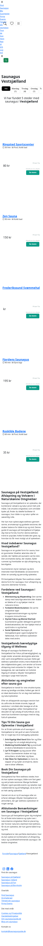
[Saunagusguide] (21, 861)
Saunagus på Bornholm (11, 885)
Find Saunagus (7, 895)
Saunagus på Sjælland (10, 877)
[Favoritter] (11, 23)
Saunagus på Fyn (8, 882)
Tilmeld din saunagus (10, 900)
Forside (5, 853)
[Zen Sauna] (21, 195)
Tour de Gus (2, 33)
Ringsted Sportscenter (18, 144)
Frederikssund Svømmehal (21, 288)
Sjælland (22, 853)
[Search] (6, 60)
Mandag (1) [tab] (15, 90)
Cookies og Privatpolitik (11, 913)
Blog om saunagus (9, 921)
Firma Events (6, 903)
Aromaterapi (6, 898)
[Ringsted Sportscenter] (21, 123)
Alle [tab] (6, 88)
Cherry (34, 943)
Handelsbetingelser (9, 916)
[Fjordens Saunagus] (21, 338)
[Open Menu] (18, 23)
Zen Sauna (10, 216)
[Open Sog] (5, 23)
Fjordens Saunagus (16, 359)
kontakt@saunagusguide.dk (13, 931)
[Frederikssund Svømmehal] (21, 266)
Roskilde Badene (14, 431)
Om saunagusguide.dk (11, 919)
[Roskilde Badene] (21, 410)
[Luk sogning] (2, 57)
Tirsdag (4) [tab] (25, 90)
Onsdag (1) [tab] (34, 90)
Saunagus (13, 853)
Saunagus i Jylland (9, 880)
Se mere (32, 172)
